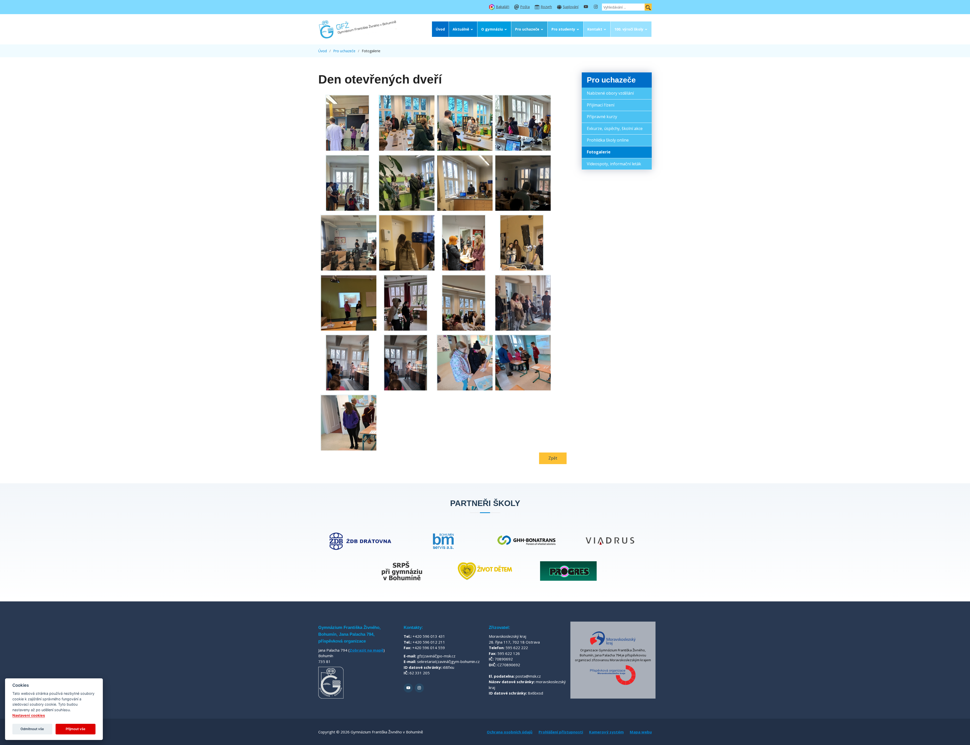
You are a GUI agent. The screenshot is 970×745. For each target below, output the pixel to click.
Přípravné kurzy (602, 116)
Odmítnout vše (32, 729)
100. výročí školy (628, 29)
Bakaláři (502, 6)
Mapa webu (641, 731)
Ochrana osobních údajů (509, 731)
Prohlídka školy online (608, 140)
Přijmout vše (75, 729)
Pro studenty (563, 29)
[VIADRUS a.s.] (610, 540)
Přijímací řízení (600, 105)
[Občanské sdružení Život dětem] (485, 571)
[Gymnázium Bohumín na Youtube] (585, 7)
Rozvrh (546, 6)
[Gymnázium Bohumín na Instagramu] (595, 7)
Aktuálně (461, 29)
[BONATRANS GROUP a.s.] (526, 540)
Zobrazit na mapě (366, 650)
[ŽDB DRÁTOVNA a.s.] (360, 540)
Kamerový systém (606, 731)
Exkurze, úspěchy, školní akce (615, 128)
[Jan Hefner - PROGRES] (568, 571)
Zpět (552, 458)
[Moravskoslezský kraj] (613, 638)
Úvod (440, 29)
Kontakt (594, 29)
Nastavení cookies (28, 715)
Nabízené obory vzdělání (610, 93)
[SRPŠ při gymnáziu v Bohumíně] (401, 571)
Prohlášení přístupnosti (561, 731)
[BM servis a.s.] (443, 540)
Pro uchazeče (527, 29)
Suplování (570, 6)
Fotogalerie (599, 152)
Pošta (525, 6)
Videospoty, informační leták (614, 164)
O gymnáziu (492, 29)
